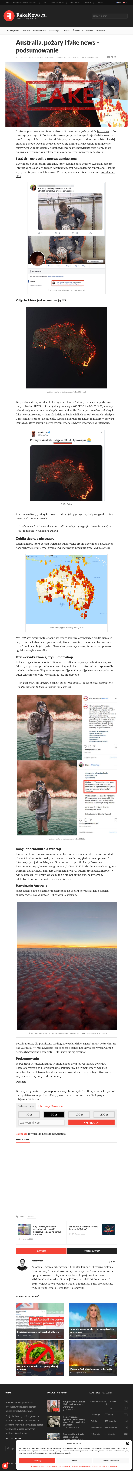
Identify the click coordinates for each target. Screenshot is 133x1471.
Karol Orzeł (79, 57)
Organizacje (99, 1415)
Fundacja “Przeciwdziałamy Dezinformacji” (21, 3)
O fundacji (100, 30)
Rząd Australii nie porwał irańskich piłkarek (38, 1332)
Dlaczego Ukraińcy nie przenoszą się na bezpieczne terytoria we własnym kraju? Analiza (73, 1439)
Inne (117, 1408)
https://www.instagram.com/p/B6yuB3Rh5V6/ (60, 866)
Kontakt (100, 3)
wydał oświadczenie (35, 518)
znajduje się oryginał (73, 1052)
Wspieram (91, 1122)
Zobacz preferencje (111, 1460)
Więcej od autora (92, 1251)
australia (31, 1217)
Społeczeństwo (39, 30)
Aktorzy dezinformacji (98, 1402)
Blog (44, 3)
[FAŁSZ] (40, 1321)
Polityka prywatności (38, 1466)
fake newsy (97, 147)
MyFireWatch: (101, 548)
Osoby (117, 1415)
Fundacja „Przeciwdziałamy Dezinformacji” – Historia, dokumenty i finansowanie (89, 1466)
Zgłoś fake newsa (57, 3)
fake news (103, 131)
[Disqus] (66, 1179)
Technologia (54, 30)
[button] (128, 1443)
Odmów (74, 1460)
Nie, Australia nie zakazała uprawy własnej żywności (37, 1367)
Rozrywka (117, 1421)
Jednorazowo (26, 1106)
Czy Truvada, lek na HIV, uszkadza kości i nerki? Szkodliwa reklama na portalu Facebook (47, 1230)
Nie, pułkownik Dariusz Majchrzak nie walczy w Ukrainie (74, 1404)
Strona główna (13, 30)
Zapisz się (21, 1133)
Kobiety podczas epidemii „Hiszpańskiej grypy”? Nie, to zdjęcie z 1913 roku (74, 1421)
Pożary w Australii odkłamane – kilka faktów (91, 1369)
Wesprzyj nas (75, 3)
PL (127, 2)
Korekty (88, 3)
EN (120, 2)
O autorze (41, 1251)
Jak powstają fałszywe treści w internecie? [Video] (83, 1227)
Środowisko (78, 30)
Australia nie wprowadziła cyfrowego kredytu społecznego (92, 1330)
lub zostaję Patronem (50, 1106)
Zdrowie (65, 30)
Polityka (26, 30)
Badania (89, 30)
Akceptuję (36, 1460)
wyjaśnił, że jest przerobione (62, 674)
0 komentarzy (93, 57)
